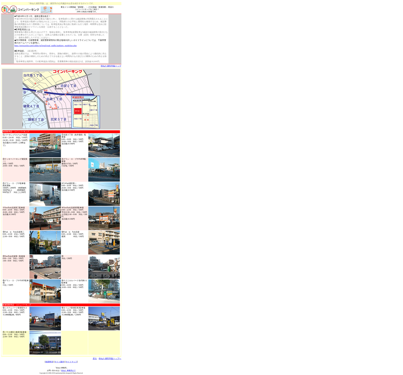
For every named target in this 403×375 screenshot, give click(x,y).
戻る (95, 358)
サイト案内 (59, 362)
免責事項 (49, 362)
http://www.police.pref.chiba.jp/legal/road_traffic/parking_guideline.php (45, 45)
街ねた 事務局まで (68, 370)
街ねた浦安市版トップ (111, 66)
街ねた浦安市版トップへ (110, 358)
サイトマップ (71, 362)
